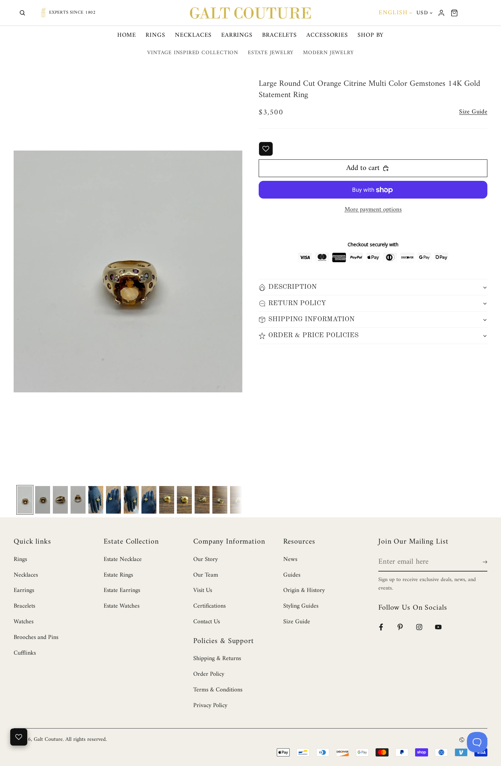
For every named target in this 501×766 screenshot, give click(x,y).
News (290, 559)
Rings (155, 35)
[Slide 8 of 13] (148, 500)
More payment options (373, 210)
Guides (291, 575)
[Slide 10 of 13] (184, 500)
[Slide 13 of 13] (237, 500)
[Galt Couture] (250, 13)
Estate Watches (121, 606)
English (393, 12)
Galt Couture (48, 739)
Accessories (327, 35)
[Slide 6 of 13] (113, 500)
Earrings (237, 35)
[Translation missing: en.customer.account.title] (441, 13)
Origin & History (304, 590)
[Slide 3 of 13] (60, 500)
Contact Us (206, 621)
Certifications (209, 606)
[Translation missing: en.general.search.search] (22, 13)
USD (422, 13)
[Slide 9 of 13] (166, 500)
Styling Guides (300, 606)
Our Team (205, 575)
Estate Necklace (123, 559)
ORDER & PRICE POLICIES (313, 335)
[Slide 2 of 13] (42, 500)
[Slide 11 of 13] (202, 500)
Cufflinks (25, 653)
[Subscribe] (483, 562)
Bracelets (279, 35)
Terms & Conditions (217, 690)
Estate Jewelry (270, 53)
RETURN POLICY (297, 303)
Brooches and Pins (36, 637)
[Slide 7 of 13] (131, 500)
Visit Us (202, 590)
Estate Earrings (122, 590)
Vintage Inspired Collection (192, 53)
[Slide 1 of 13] (24, 500)
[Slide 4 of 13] (78, 500)
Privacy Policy (210, 705)
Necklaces (193, 35)
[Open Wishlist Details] (18, 737)
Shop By (371, 35)
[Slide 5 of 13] (95, 500)
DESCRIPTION (292, 287)
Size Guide (296, 621)
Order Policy (208, 674)
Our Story (205, 559)
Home (126, 35)
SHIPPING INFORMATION (311, 319)
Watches (23, 621)
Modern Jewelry (328, 53)
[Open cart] (454, 13)
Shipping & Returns (217, 658)
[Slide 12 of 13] (219, 500)
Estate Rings (118, 575)
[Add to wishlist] (266, 149)
